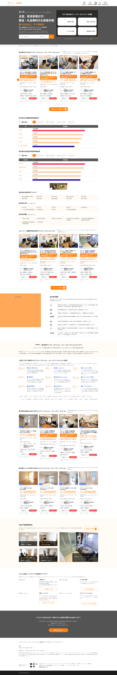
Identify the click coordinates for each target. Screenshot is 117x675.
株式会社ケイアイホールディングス (28, 101)
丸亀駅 (20, 133)
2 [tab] (56, 105)
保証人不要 (55, 396)
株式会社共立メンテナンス (29, 456)
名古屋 (41, 650)
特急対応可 (86, 399)
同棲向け (25, 396)
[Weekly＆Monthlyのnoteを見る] (34, 667)
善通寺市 (21, 163)
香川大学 (24, 207)
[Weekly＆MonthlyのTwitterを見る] (37, 664)
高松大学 (69, 207)
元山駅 (55, 196)
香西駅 (84, 196)
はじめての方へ (42, 663)
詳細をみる (23, 98)
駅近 (40, 396)
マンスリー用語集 (87, 663)
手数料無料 (50, 396)
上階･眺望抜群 (28, 399)
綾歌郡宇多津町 (22, 167)
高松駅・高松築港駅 (23, 145)
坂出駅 (20, 141)
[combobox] (29, 37)
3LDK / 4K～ (71, 122)
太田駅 (20, 129)
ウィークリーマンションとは (64, 663)
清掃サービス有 (54, 399)
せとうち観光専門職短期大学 (28, 209)
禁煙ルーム (79, 396)
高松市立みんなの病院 (56, 218)
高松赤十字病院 (25, 218)
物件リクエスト (58, 630)
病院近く (76, 399)
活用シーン (80, 663)
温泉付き (84, 396)
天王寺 (37, 650)
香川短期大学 (40, 209)
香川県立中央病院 (41, 218)
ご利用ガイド (47, 589)
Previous (18, 79)
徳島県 (20, 647)
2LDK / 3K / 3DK (61, 122)
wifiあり (44, 396)
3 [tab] (58, 105)
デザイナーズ (89, 396)
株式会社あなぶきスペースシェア (88, 458)
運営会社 (41, 665)
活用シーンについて (47, 602)
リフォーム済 (21, 399)
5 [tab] (62, 105)
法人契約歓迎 (35, 399)
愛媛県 (27, 647)
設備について (74, 663)
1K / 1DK (40, 122)
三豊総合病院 (40, 222)
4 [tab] (60, 105)
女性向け (21, 396)
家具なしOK (36, 396)
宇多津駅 (21, 137)
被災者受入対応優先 (93, 399)
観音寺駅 (56, 198)
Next (98, 79)
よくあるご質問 (88, 589)
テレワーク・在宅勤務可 (68, 399)
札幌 (26, 650)
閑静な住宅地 (47, 399)
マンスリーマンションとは (88, 603)
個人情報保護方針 (49, 665)
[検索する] (51, 37)
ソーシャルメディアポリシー (71, 665)
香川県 (23, 647)
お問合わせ (32, 98)
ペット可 (30, 396)
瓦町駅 (85, 198)
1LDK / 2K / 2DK (50, 122)
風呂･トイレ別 (67, 396)
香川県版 (19, 3)
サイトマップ (56, 665)
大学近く (81, 399)
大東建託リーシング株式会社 (30, 513)
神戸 (44, 650)
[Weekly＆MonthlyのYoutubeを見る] (31, 667)
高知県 (31, 647)
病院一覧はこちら (32, 214)
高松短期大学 (84, 207)
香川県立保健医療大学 (71, 209)
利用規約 (62, 665)
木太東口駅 (71, 196)
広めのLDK (61, 396)
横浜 (29, 650)
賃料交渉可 (60, 399)
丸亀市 (20, 179)
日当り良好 (41, 399)
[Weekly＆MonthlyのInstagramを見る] (34, 664)
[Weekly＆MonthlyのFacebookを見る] (31, 664)
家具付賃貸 (73, 396)
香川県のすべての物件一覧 (58, 109)
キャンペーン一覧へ (57, 287)
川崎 (31, 650)
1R (34, 122)
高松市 (20, 171)
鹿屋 (34, 650)
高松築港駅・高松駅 (28, 196)
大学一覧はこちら (32, 203)
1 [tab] (54, 105)
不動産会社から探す (90, 528)
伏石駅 (40, 196)
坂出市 (20, 175)
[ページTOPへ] (97, 673)
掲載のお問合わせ (42, 667)
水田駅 (70, 198)
